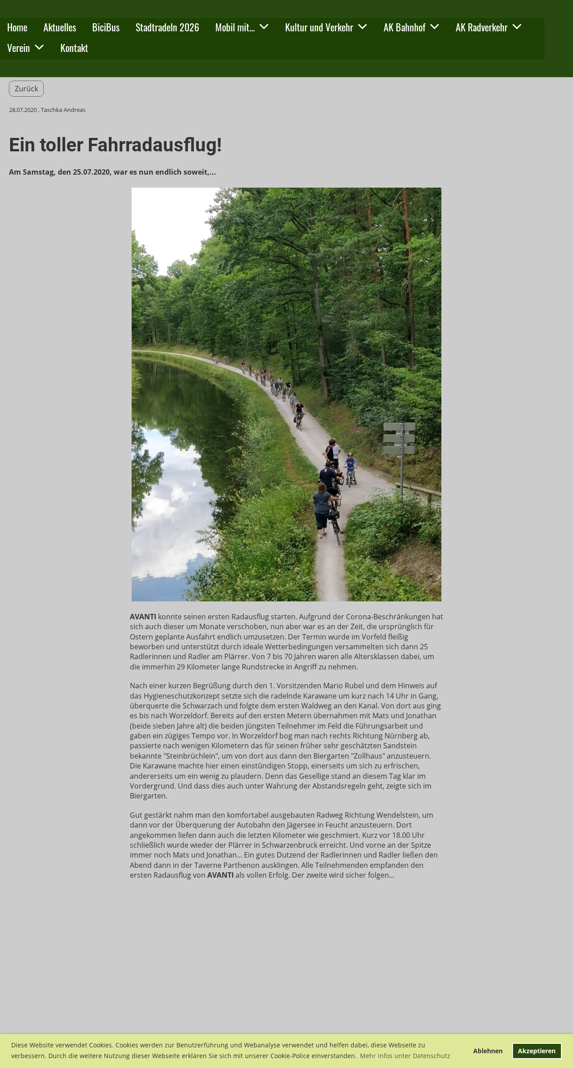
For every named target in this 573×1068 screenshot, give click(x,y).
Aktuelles (59, 27)
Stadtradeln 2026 (167, 27)
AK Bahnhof (404, 27)
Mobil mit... (235, 27)
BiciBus (106, 27)
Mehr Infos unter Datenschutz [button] (405, 1055)
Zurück (26, 89)
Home (17, 27)
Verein (18, 47)
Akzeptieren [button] (537, 1051)
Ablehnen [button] (488, 1051)
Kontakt (74, 47)
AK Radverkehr (482, 27)
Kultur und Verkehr (319, 27)
